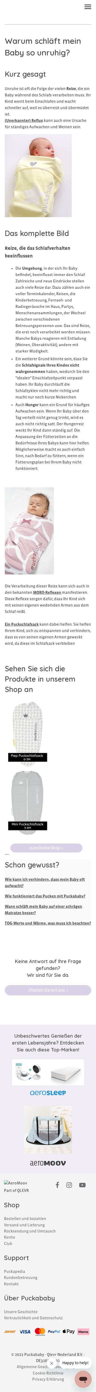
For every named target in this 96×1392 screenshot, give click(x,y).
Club (8, 1243)
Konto (9, 1237)
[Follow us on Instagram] (69, 1185)
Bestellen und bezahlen (25, 1219)
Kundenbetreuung (20, 1277)
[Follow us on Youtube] (82, 1185)
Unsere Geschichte (21, 1312)
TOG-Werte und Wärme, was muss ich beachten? (48, 923)
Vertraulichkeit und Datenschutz (33, 1318)
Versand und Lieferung (24, 1225)
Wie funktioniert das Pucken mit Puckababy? (45, 896)
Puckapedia (14, 1271)
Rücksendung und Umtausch (30, 1231)
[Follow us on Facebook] (57, 1185)
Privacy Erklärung (48, 1379)
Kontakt (11, 1284)
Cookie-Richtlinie (48, 1373)
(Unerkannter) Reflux (24, 120)
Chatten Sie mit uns (47, 990)
